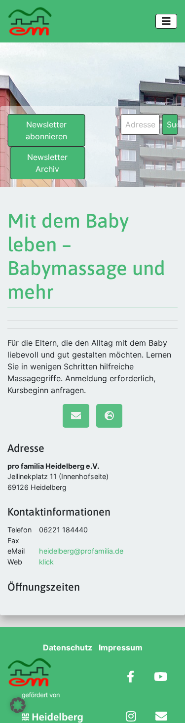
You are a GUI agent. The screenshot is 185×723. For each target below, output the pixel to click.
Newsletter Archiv (47, 163)
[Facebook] (130, 677)
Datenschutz (67, 647)
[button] (18, 705)
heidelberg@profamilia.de (81, 551)
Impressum (121, 647)
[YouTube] (161, 677)
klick (46, 562)
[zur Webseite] (109, 416)
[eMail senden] (76, 416)
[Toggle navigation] (166, 21)
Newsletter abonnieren (46, 130)
